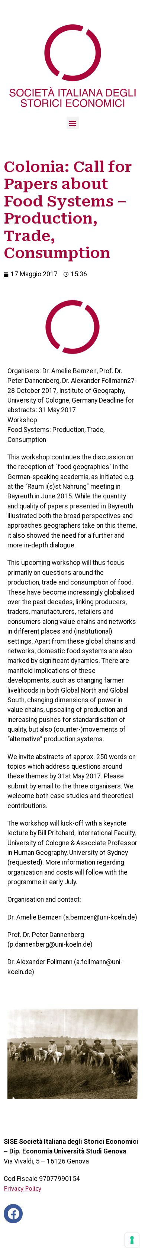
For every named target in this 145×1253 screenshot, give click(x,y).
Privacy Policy (22, 1188)
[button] (73, 123)
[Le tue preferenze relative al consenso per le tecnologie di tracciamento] (132, 1240)
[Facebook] (13, 1213)
